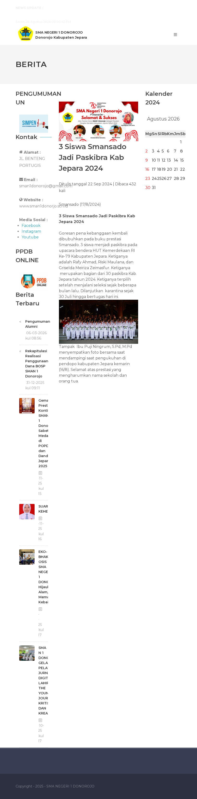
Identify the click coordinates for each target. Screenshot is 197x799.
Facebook (31, 225)
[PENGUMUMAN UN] (33, 123)
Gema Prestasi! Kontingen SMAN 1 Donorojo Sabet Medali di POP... (97, 8)
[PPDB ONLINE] (33, 281)
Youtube (30, 237)
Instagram (31, 231)
